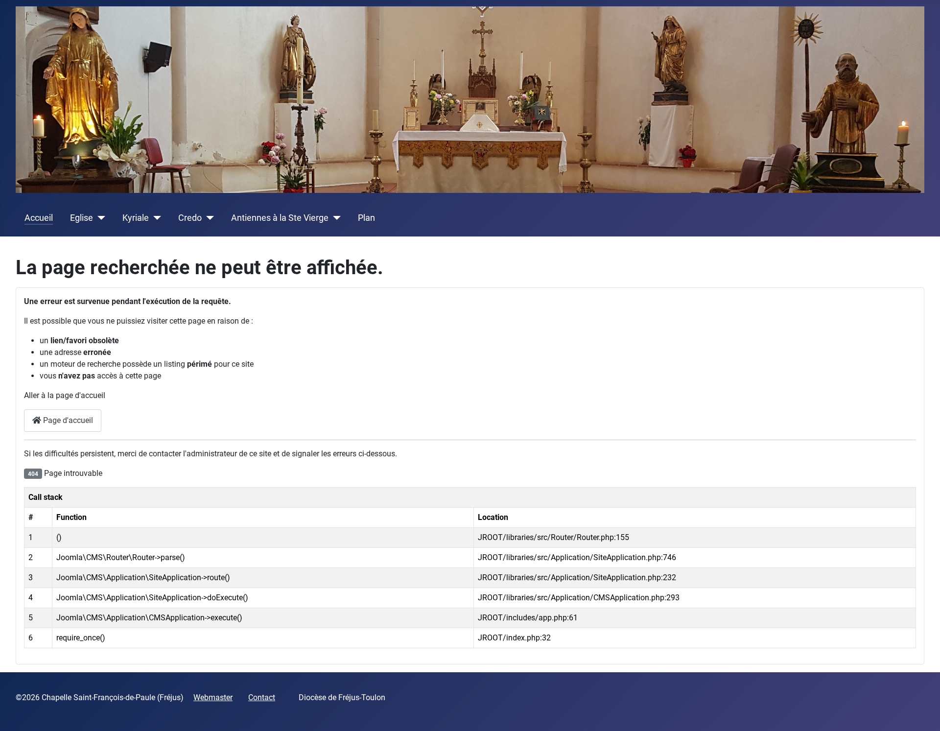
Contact (261, 697)
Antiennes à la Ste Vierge (280, 218)
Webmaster (213, 697)
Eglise (81, 218)
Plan (366, 218)
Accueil (38, 218)
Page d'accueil (67, 420)
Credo (190, 218)
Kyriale (135, 218)
